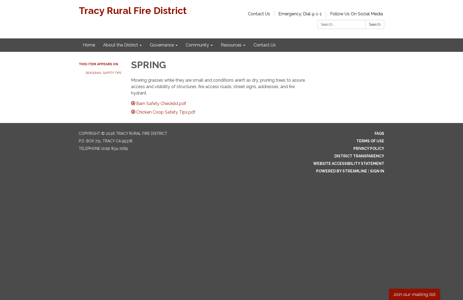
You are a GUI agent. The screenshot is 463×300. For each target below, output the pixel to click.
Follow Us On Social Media (356, 13)
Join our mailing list (414, 294)
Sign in (377, 171)
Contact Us (259, 13)
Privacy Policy (368, 148)
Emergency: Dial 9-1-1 (300, 13)
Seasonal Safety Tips (103, 73)
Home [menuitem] (89, 45)
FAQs (379, 133)
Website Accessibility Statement (348, 163)
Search (375, 24)
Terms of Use (370, 141)
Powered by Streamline (341, 171)
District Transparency (359, 156)
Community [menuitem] (197, 45)
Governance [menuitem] (162, 45)
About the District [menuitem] (120, 45)
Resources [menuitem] (231, 45)
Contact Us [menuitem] (264, 45)
